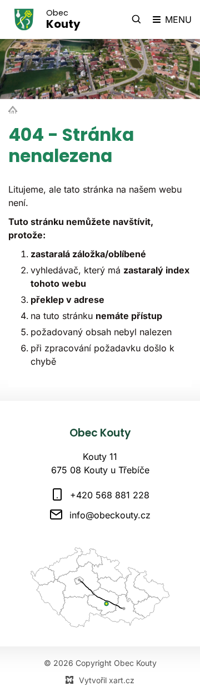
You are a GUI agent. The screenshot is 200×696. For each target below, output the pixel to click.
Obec (63, 19)
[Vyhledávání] (136, 19)
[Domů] (15, 109)
